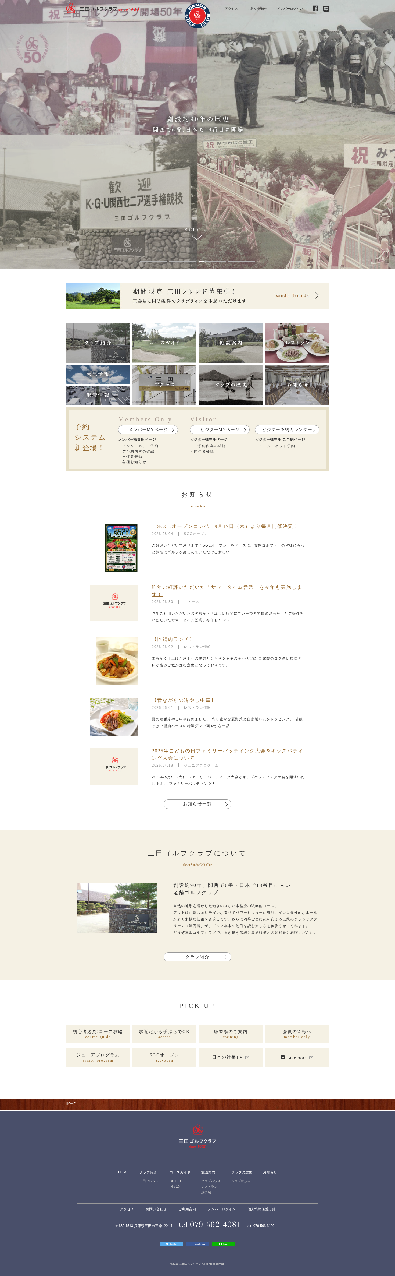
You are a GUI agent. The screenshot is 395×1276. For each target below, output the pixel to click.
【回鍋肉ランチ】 (173, 639)
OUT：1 (175, 1181)
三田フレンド (149, 1181)
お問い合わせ (257, 8)
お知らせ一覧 (197, 804)
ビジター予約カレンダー (287, 429)
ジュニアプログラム (98, 1057)
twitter (173, 1244)
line (225, 1244)
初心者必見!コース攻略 (98, 1034)
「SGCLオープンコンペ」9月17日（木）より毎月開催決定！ (225, 526)
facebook (297, 1057)
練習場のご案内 (231, 1034)
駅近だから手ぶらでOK (164, 1034)
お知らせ (270, 1172)
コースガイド (180, 1172)
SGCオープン (164, 1057)
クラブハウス (211, 1181)
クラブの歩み (241, 1181)
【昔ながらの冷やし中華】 (184, 700)
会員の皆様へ (297, 1034)
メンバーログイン (290, 8)
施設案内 (208, 1172)
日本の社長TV (227, 1057)
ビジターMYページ (220, 429)
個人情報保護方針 (261, 1209)
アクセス (231, 8)
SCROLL (197, 230)
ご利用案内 (187, 1209)
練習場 (206, 1192)
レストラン (209, 1187)
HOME (123, 1172)
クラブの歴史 (241, 1172)
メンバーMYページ (148, 429)
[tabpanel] (197, 134)
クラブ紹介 (197, 956)
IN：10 (175, 1187)
